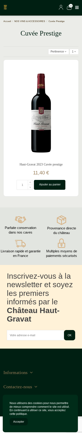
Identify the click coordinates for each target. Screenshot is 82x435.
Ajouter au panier (50, 184)
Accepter (18, 421)
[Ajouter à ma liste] (73, 75)
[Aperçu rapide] (73, 83)
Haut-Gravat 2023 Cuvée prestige (41, 164)
